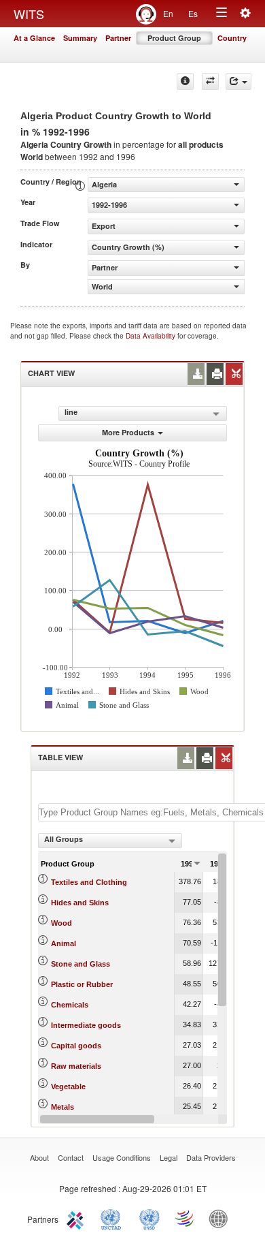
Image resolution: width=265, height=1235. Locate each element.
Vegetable (68, 1086)
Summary (80, 38)
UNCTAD (113, 1218)
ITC (77, 1218)
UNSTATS (149, 1218)
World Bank (221, 1218)
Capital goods (76, 1046)
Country (232, 38)
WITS (29, 13)
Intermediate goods (86, 1025)
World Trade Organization (185, 1218)
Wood (61, 923)
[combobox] (110, 840)
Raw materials (76, 1066)
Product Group (174, 38)
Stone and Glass (80, 964)
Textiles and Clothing (89, 882)
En (168, 13)
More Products (128, 432)
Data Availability (151, 336)
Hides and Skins (80, 902)
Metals (62, 1107)
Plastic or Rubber (82, 984)
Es (193, 13)
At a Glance (34, 38)
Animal (63, 943)
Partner (118, 38)
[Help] (185, 81)
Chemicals (69, 1005)
